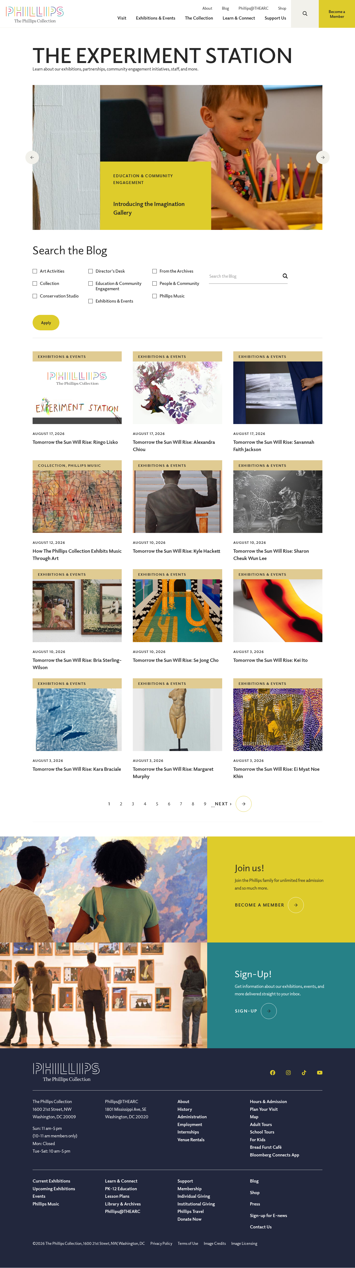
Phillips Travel (191, 1211)
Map (254, 1116)
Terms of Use (188, 1243)
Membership (190, 1188)
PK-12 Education (121, 1188)
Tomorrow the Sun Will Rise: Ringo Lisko (75, 442)
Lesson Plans (117, 1196)
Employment (190, 1124)
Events (39, 1196)
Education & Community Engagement (119, 286)
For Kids (257, 1139)
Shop (282, 8)
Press (255, 1203)
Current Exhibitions (51, 1180)
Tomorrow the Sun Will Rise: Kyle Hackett (176, 551)
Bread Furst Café (266, 1147)
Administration (192, 1116)
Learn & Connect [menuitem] (239, 18)
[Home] (66, 1080)
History (185, 1109)
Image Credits (215, 1243)
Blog (225, 8)
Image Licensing (244, 1243)
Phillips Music (172, 295)
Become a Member (337, 14)
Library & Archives (123, 1203)
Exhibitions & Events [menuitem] (155, 18)
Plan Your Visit (264, 1109)
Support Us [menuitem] (275, 18)
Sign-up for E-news (268, 1215)
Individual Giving (194, 1196)
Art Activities (52, 271)
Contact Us (261, 1226)
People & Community (179, 283)
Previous (32, 157)
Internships (188, 1131)
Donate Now (189, 1219)
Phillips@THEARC (254, 8)
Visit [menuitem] (121, 18)
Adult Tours (261, 1124)
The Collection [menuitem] (199, 18)
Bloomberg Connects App (274, 1154)
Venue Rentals (191, 1139)
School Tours (262, 1131)
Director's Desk (110, 271)
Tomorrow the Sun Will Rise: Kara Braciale (77, 769)
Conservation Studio (59, 295)
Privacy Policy (161, 1243)
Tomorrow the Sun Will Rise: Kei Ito (270, 660)
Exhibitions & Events (114, 301)
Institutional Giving (196, 1203)
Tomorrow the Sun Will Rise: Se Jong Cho (176, 660)
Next (323, 157)
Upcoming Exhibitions (54, 1188)
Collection (49, 283)
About (207, 8)
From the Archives (176, 271)
